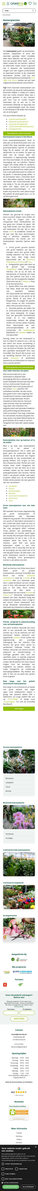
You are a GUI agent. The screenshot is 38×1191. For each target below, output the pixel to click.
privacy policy (18, 1006)
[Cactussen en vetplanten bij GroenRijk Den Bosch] (19, 897)
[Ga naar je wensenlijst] (30, 3)
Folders (19, 1139)
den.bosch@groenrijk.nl (19, 1047)
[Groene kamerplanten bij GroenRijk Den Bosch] (19, 761)
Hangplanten (11, 269)
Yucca (8, 787)
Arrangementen (15, 129)
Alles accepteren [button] (10, 1187)
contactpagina (8, 701)
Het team (19, 1143)
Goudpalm (13, 486)
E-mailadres (27, 1009)
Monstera (30, 259)
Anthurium (13, 498)
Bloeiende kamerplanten (18, 121)
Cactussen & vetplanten (18, 124)
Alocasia (12, 493)
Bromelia (29, 592)
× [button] (35, 1147)
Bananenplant (14, 491)
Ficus (29, 262)
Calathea (22, 332)
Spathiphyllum (29, 330)
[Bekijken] (34, 3)
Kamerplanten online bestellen (19, 133)
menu (3, 3)
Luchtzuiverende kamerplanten (21, 126)
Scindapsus (25, 281)
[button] (19, 1182)
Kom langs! (19, 709)
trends (11, 231)
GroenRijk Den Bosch (19, 1034)
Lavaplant (9, 782)
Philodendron (11, 262)
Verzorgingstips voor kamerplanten (19, 367)
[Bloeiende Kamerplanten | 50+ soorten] (19, 817)
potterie (16, 637)
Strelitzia (21, 262)
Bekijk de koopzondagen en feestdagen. (19, 1082)
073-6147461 (13, 699)
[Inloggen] (8, 3)
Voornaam (10, 1009)
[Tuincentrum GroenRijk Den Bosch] (19, 4)
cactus (14, 389)
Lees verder (31, 1160)
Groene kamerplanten (17, 119)
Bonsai (11, 488)
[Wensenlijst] (30, 3)
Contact (19, 1133)
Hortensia (7, 580)
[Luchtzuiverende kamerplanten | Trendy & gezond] (19, 864)
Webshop (19, 1136)
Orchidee (26, 578)
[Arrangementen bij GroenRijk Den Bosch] (19, 930)
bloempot (15, 358)
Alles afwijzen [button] (28, 1187)
